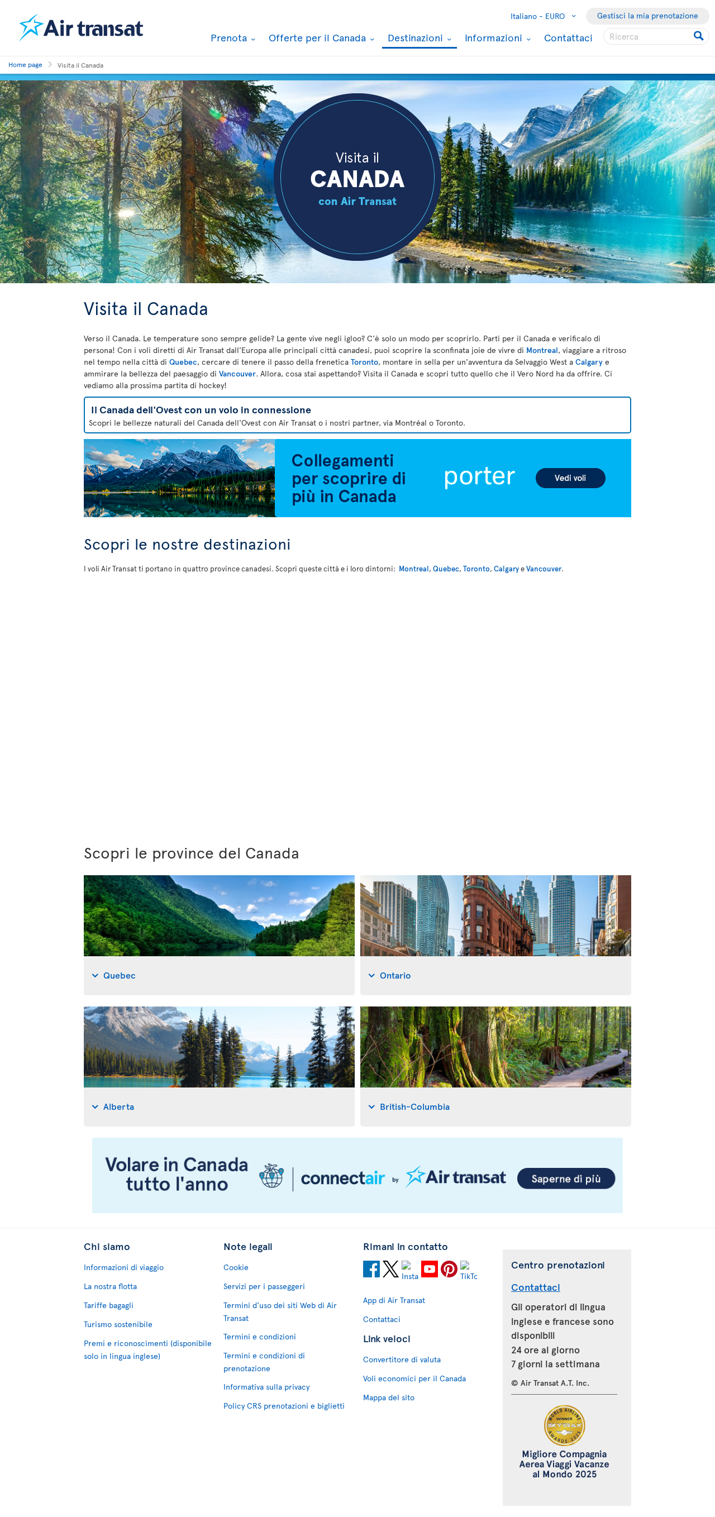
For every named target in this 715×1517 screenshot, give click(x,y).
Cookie (236, 1267)
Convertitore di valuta (402, 1359)
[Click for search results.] (699, 36)
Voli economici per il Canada (414, 1378)
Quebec (183, 361)
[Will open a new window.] (371, 1271)
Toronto (364, 361)
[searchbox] (656, 36)
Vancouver (237, 373)
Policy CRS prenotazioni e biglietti (284, 1405)
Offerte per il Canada (316, 37)
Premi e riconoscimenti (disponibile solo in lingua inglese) (148, 1349)
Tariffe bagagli (109, 1305)
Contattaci (568, 37)
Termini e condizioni (259, 1336)
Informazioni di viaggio (124, 1267)
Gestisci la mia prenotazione (647, 15)
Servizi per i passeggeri (264, 1286)
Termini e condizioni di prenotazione (264, 1361)
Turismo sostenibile (118, 1324)
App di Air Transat (394, 1300)
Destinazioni (414, 38)
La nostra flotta (110, 1286)
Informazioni (492, 37)
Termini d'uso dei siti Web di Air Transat (280, 1311)
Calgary (589, 361)
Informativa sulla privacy (266, 1386)
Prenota (227, 37)
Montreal (542, 350)
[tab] (219, 935)
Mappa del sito (388, 1397)
